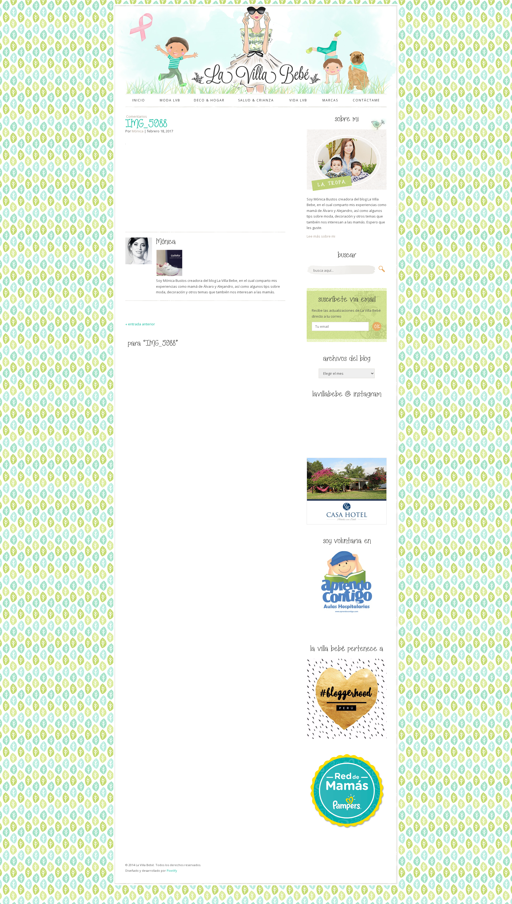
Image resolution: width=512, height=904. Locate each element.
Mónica (137, 131)
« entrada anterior (140, 324)
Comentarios (136, 116)
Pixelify (172, 871)
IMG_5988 (146, 123)
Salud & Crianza (256, 100)
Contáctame (366, 100)
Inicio (138, 100)
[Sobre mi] (347, 189)
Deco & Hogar (209, 100)
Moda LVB (170, 100)
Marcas (330, 100)
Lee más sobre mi (321, 236)
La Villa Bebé (255, 74)
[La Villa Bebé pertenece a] (347, 737)
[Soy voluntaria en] (346, 613)
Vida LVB (298, 100)
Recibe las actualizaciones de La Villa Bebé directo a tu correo (346, 313)
